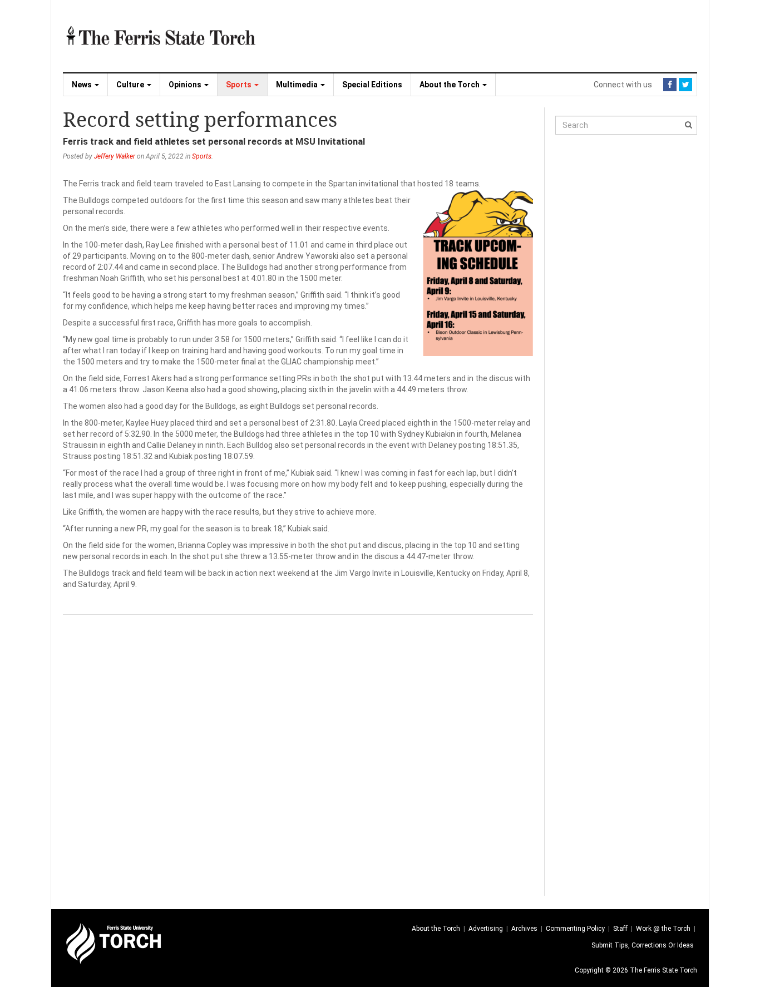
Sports (239, 84)
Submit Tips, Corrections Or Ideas (642, 945)
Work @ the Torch (663, 928)
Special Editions (372, 84)
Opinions (186, 84)
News (82, 84)
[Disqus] (298, 754)
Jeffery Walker (114, 156)
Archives (524, 928)
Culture (131, 84)
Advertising (485, 928)
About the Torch (450, 84)
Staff (620, 928)
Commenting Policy (575, 928)
